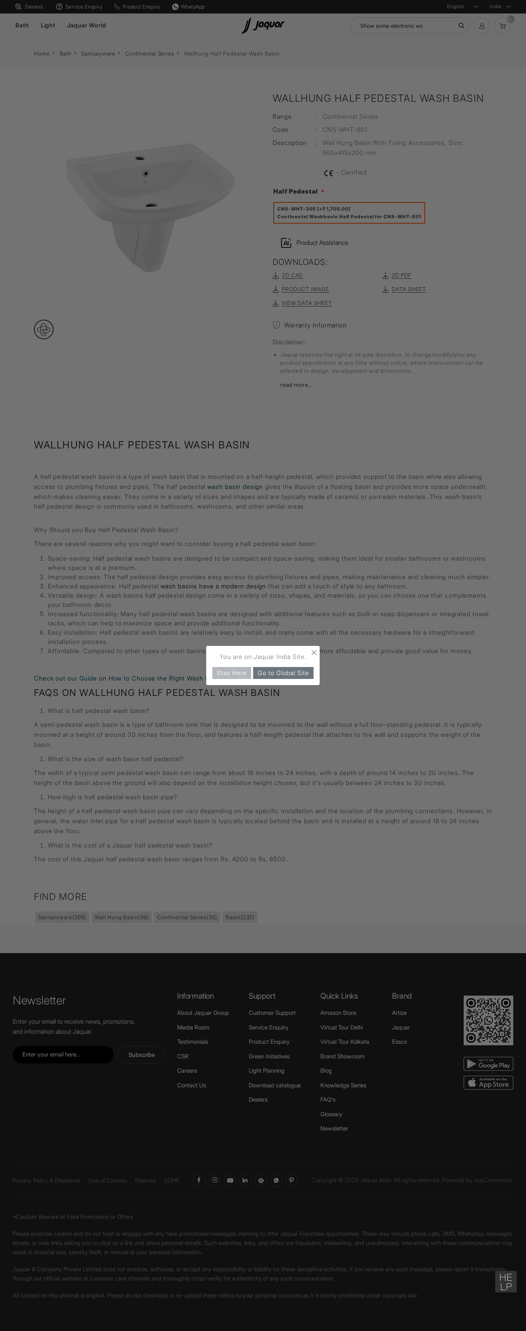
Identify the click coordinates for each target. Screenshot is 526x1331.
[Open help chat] (506, 1281)
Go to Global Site (283, 673)
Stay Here (231, 673)
